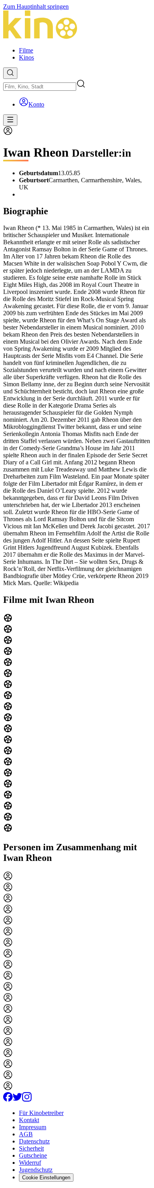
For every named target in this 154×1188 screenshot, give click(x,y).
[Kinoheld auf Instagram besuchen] (27, 1099)
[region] (77, 723)
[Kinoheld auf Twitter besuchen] (17, 1099)
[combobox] (39, 86)
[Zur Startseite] (77, 25)
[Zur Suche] (10, 73)
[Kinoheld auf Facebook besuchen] (8, 1099)
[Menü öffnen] (10, 120)
